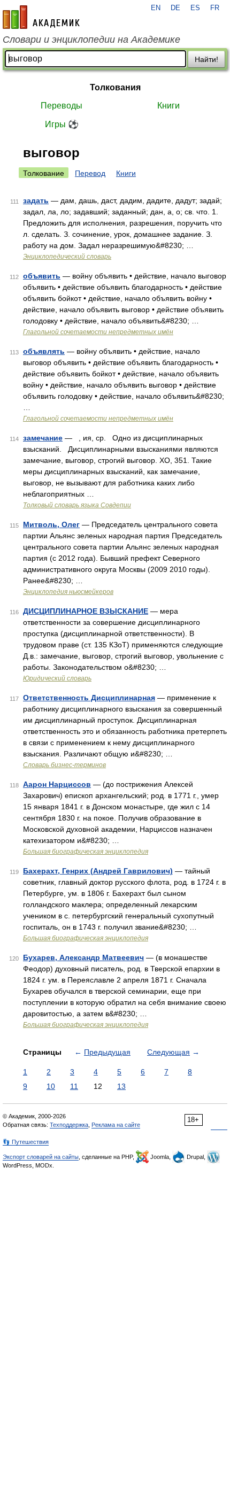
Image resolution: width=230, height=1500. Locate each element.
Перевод (90, 173)
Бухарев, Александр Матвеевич (83, 957)
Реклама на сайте (115, 1125)
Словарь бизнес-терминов (64, 765)
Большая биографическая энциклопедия (85, 851)
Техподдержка (69, 1125)
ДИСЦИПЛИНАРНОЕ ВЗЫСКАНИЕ (85, 611)
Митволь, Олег (51, 524)
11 (74, 1086)
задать (36, 200)
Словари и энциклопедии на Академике (91, 39)
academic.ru (41, 17)
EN (155, 8)
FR (214, 8)
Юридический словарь (57, 678)
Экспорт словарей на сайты (41, 1157)
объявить (41, 276)
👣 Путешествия (26, 1142)
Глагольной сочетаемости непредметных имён (98, 332)
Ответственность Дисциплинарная (89, 697)
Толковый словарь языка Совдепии (77, 505)
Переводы (61, 105)
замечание (43, 438)
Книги (168, 105)
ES (195, 8)
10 (51, 1086)
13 (121, 1086)
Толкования (115, 87)
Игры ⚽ (62, 124)
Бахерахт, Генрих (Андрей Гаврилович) (98, 871)
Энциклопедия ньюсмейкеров (68, 592)
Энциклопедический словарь (67, 256)
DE (175, 8)
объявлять (44, 351)
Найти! (206, 59)
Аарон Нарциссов (57, 784)
